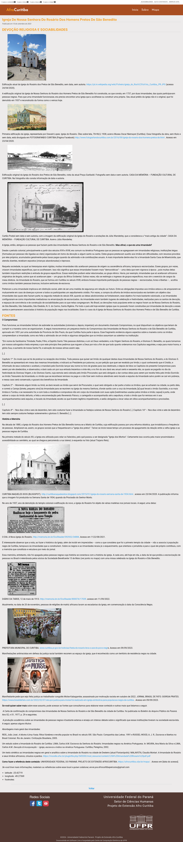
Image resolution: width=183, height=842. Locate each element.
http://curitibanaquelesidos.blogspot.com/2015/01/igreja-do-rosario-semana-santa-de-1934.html (87, 494)
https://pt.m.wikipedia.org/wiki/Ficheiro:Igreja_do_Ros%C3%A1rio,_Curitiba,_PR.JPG (126, 84)
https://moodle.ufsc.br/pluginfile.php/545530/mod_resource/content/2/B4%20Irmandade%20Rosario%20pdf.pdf (96, 756)
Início (135, 10)
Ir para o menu (22, 2)
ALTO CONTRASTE (161, 2)
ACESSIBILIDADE (147, 2)
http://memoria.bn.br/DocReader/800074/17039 (63, 599)
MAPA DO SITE (174, 2)
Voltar (91, 788)
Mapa (155, 10)
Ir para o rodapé (49, 2)
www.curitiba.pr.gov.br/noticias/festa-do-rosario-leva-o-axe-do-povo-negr (74, 648)
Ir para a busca (35, 2)
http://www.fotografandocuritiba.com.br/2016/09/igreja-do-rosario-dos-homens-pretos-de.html (120, 137)
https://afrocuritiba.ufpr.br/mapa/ (134, 761)
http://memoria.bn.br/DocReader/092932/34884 (56, 537)
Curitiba (17, 10)
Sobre (145, 10)
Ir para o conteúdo (8, 2)
